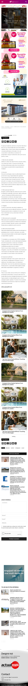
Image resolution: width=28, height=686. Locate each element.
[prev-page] (2, 641)
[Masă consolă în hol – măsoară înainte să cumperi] (5, 592)
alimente (8, 448)
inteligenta (17, 448)
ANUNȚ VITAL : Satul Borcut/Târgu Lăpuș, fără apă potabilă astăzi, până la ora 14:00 (18, 623)
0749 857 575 (7, 680)
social (23, 448)
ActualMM (10, 135)
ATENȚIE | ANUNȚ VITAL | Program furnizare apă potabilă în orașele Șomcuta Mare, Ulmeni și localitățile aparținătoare (17, 600)
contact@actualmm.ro (11, 677)
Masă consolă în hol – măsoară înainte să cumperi (17, 590)
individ (12, 448)
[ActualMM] (2, 135)
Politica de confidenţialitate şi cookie (17, 685)
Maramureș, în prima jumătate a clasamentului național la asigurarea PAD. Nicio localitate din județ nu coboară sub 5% (17, 470)
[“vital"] (14, 573)
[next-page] (4, 641)
